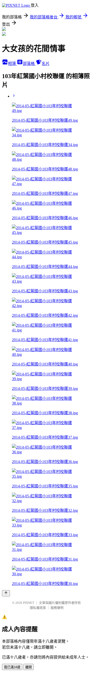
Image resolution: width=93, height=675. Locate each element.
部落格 (29, 63)
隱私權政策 (38, 608)
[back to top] (6, 593)
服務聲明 (57, 608)
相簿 (12, 63)
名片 (46, 63)
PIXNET (28, 603)
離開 (28, 667)
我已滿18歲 (12, 667)
